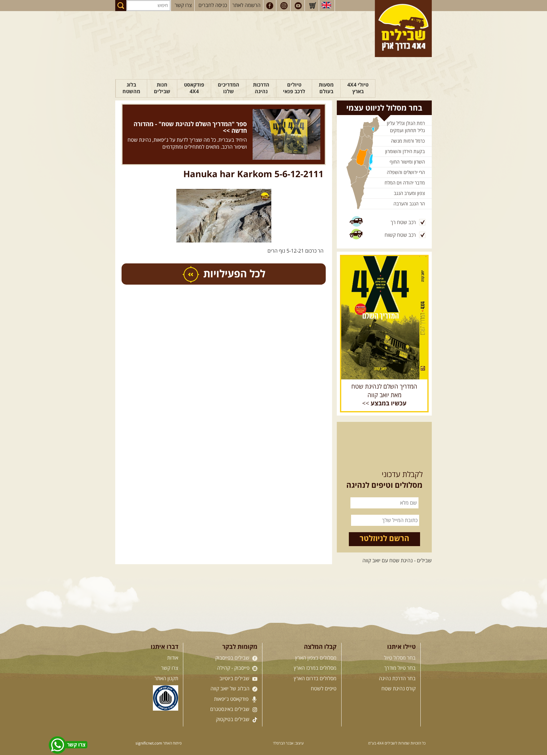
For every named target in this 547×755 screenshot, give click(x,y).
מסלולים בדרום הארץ (315, 678)
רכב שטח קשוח (400, 235)
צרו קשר (183, 5)
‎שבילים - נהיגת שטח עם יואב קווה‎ (397, 561)
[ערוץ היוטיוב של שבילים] (298, 6)
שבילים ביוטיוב (235, 678)
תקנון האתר (166, 678)
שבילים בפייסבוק (233, 658)
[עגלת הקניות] (312, 6)
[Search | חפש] (120, 5)
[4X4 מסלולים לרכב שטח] (384, 317)
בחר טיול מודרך (400, 668)
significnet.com (148, 743)
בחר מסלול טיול (400, 658)
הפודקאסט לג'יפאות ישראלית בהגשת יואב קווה (199, 124)
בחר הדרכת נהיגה (397, 678)
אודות (172, 658)
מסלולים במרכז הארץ (315, 668)
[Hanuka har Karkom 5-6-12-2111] (224, 183)
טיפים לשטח (323, 689)
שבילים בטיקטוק (233, 719)
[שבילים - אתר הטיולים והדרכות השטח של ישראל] (403, 28)
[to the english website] (326, 5)
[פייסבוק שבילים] (270, 6)
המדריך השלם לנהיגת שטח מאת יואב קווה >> (384, 395)
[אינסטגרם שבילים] (284, 6)
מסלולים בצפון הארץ (315, 658)
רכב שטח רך (403, 222)
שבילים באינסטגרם (230, 709)
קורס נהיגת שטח (398, 689)
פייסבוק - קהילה (234, 668)
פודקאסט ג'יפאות (232, 699)
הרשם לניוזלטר (384, 539)
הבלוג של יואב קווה (231, 689)
